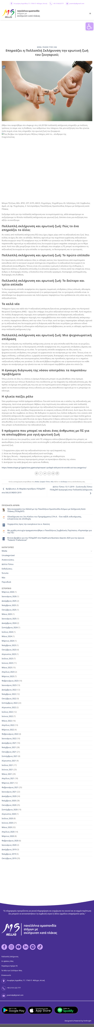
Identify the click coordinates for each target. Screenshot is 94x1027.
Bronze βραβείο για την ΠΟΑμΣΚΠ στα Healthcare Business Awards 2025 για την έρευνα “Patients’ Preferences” (45, 539)
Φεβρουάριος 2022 (10, 734)
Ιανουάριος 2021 (9, 791)
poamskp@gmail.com (76, 3)
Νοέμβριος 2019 (9, 854)
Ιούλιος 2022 (7, 712)
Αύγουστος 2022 (9, 707)
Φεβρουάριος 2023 (10, 680)
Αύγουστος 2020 (9, 814)
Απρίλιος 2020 (8, 832)
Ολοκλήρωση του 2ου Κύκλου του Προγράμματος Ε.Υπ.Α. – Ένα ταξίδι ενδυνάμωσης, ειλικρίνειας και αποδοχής (44, 518)
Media (39, 47)
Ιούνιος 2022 (7, 716)
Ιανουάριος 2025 (9, 618)
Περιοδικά (6, 582)
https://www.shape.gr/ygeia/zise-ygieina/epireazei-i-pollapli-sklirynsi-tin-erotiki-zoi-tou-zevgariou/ (44, 467)
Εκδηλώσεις (7, 568)
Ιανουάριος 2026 (9, 596)
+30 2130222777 (58, 3)
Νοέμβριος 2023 (9, 645)
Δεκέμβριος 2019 (9, 849)
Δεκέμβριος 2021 (9, 743)
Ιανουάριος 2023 (9, 685)
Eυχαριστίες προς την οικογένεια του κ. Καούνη (29, 524)
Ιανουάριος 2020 (9, 845)
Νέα (52, 482)
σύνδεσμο (64, 482)
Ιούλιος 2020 (7, 818)
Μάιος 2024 (7, 636)
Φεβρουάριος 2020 (10, 840)
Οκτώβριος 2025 (9, 610)
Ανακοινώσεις (8, 559)
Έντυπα (5, 573)
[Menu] (90, 14)
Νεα (55, 47)
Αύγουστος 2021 (9, 760)
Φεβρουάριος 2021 (10, 787)
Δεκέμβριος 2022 (9, 689)
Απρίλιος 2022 (8, 725)
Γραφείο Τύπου (45, 482)
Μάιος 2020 (7, 827)
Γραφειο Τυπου (47, 47)
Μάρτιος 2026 (8, 592)
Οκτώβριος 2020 (9, 805)
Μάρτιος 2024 (8, 641)
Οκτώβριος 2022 (9, 698)
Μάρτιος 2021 (8, 783)
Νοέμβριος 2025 (9, 605)
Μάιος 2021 (7, 774)
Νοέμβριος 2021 (9, 747)
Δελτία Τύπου (8, 564)
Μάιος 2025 (7, 614)
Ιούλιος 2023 (7, 658)
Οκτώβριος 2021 (9, 752)
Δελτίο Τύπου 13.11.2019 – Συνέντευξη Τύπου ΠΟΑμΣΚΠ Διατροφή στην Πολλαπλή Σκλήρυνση (71, 488)
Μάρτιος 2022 (8, 729)
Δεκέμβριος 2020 (9, 796)
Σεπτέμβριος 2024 (10, 627)
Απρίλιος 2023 (8, 672)
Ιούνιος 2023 (7, 663)
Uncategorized (8, 555)
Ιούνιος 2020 (7, 823)
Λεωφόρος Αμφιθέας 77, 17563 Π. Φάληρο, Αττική (30, 3)
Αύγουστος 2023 (9, 654)
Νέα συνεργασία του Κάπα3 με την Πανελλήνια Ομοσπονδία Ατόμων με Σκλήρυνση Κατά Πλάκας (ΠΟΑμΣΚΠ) (46, 510)
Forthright (87, 1021)
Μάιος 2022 (7, 721)
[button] (89, 26)
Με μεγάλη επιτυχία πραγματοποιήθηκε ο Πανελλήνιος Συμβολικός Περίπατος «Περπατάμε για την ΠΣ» (49, 531)
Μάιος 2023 (7, 667)
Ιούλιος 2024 (7, 632)
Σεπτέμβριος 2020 (10, 809)
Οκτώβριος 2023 (9, 649)
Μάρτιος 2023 (8, 676)
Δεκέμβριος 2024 (9, 623)
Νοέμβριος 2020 (9, 800)
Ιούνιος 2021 (7, 769)
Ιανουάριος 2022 (9, 738)
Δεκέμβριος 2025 (9, 601)
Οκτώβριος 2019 (9, 858)
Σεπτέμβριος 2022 (10, 703)
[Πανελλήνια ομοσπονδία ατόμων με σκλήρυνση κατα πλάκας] (21, 13)
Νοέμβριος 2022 (9, 694)
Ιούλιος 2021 (7, 765)
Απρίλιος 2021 (8, 778)
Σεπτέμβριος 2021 (10, 756)
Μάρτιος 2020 (8, 836)
